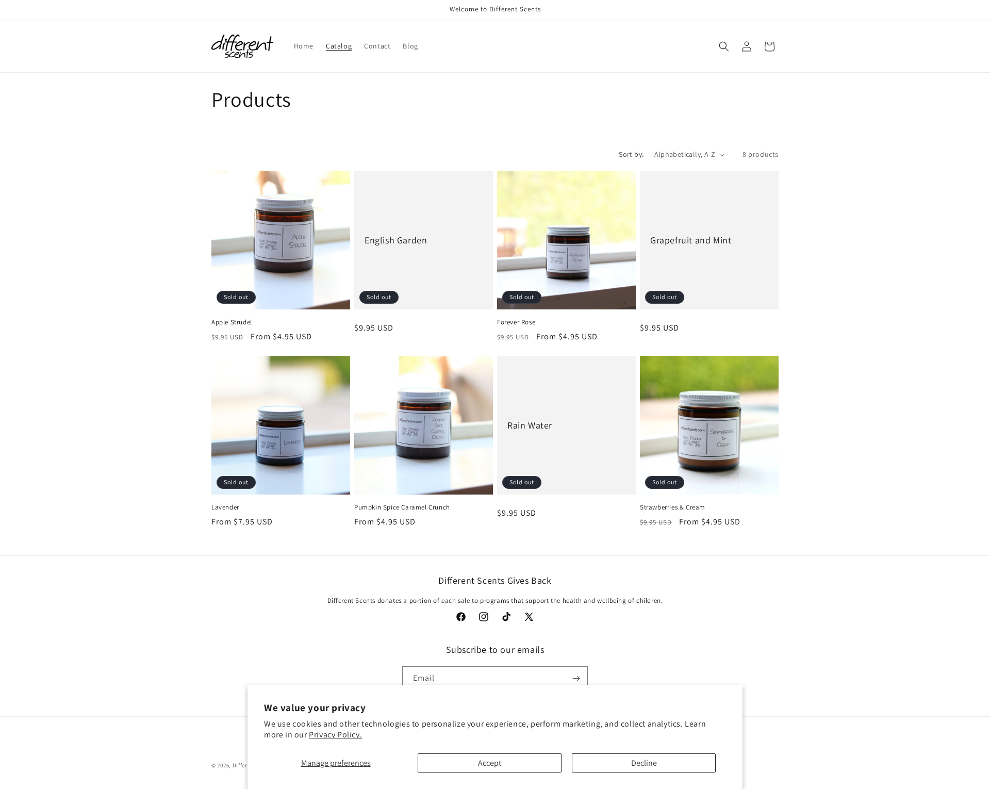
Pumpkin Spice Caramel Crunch (402, 507)
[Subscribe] (576, 678)
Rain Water (529, 425)
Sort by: (631, 154)
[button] (724, 46)
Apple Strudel (231, 322)
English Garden (396, 240)
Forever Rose (516, 322)
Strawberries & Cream (672, 507)
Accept (489, 763)
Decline (644, 763)
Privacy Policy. (335, 734)
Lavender (225, 507)
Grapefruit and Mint (690, 240)
